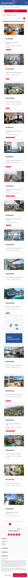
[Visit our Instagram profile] (14, 535)
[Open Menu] (26, 3)
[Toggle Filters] (2, 11)
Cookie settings (7, 575)
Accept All (23, 575)
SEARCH (15, 10)
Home (4, 15)
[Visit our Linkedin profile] (11, 535)
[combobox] (11, 7)
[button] (22, 30)
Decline (16, 575)
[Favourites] (21, 39)
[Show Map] (24, 18)
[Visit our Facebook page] (9, 535)
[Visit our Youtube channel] (19, 535)
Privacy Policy (18, 566)
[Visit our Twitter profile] (17, 535)
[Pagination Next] (20, 524)
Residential (9, 15)
